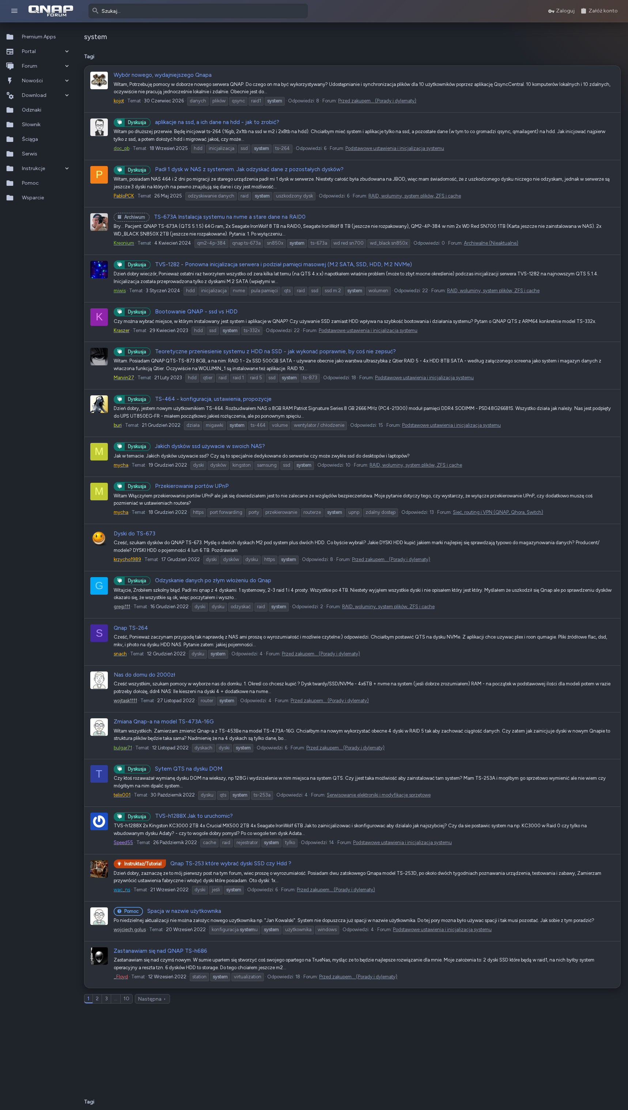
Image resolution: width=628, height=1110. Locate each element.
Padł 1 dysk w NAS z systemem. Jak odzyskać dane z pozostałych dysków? (236, 169)
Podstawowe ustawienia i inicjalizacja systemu (394, 148)
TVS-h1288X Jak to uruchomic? (180, 816)
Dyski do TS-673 (134, 533)
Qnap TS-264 (131, 628)
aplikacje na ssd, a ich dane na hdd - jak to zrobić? (203, 122)
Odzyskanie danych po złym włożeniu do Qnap (199, 580)
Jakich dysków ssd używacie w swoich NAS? (196, 446)
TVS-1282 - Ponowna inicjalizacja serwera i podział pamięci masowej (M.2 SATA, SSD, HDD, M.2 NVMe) (270, 264)
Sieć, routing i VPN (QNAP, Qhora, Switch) (498, 512)
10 (126, 999)
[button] (14, 11)
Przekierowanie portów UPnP (178, 486)
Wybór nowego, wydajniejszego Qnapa (163, 75)
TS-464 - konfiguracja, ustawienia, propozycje (200, 399)
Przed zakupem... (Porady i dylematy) (377, 101)
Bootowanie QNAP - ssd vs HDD (183, 311)
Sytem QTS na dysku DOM (175, 768)
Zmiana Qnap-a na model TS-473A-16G (164, 721)
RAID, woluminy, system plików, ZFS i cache (414, 196)
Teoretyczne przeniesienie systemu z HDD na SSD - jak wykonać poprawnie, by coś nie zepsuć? (262, 351)
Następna (150, 999)
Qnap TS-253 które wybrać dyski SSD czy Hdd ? (207, 863)
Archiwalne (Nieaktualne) (491, 243)
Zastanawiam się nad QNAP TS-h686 (160, 951)
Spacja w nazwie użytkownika (172, 911)
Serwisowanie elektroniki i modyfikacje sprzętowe (379, 795)
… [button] (115, 999)
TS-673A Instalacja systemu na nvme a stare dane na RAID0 (215, 217)
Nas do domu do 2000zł (144, 674)
